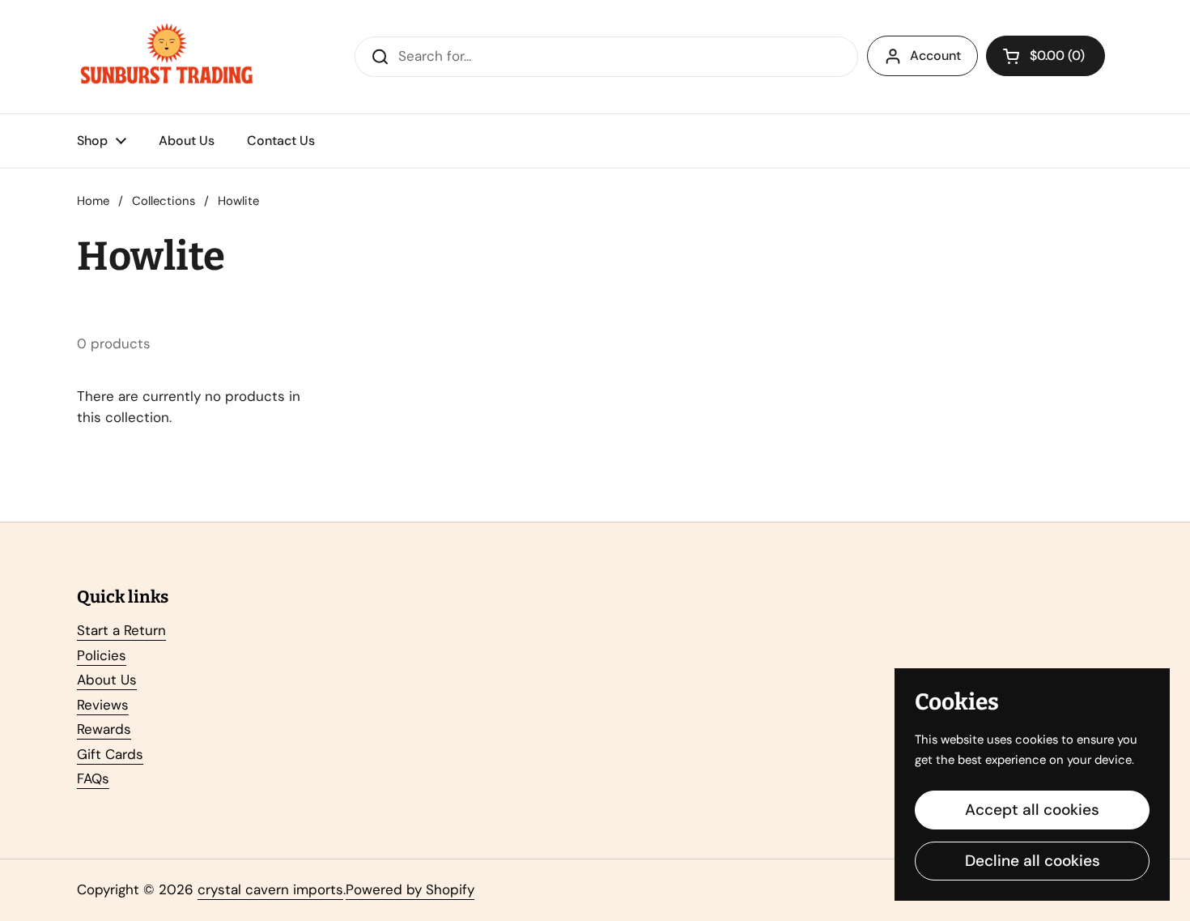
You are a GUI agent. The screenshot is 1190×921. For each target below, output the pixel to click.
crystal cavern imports (270, 889)
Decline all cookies (1032, 861)
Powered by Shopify (410, 889)
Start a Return (121, 630)
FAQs (93, 778)
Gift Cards (110, 754)
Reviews (103, 705)
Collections (163, 201)
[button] (1045, 56)
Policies (101, 655)
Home (93, 201)
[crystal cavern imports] (167, 56)
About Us (107, 680)
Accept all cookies (1032, 809)
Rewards (104, 729)
